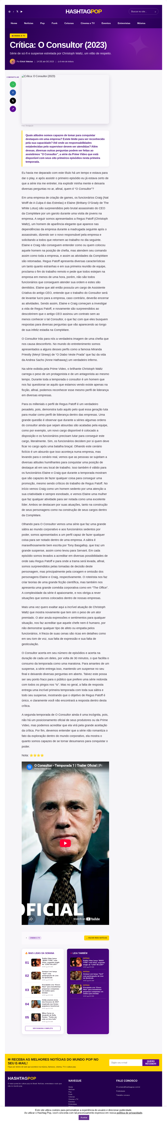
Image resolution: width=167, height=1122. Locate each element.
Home (14, 23)
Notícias (28, 23)
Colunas (69, 23)
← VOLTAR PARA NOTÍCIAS (96, 938)
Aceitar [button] (84, 1117)
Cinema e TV (88, 23)
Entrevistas (124, 23)
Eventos (106, 23)
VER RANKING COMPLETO (43, 1028)
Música (141, 23)
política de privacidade (129, 1112)
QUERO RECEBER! (150, 1062)
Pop (42, 23)
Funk (54, 23)
